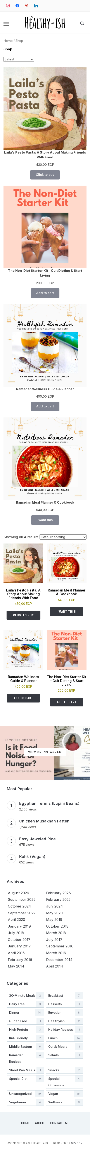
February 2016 (20, 959)
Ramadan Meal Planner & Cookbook (45, 502)
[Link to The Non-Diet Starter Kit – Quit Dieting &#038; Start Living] (44, 227)
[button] (6, 24)
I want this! (45, 520)
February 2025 (58, 899)
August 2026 (18, 893)
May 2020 (54, 913)
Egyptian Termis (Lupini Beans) (49, 803)
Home (8, 41)
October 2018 (57, 926)
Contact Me (59, 1123)
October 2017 (19, 939)
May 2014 (16, 966)
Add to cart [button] (23, 698)
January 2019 (19, 926)
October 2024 (19, 906)
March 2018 (56, 933)
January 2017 (19, 946)
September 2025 (21, 899)
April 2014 (54, 966)
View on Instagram (45, 752)
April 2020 (16, 919)
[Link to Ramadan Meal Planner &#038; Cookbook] (44, 458)
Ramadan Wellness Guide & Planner (45, 389)
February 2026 (58, 893)
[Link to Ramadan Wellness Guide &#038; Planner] (44, 345)
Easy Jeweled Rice (37, 839)
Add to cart (45, 293)
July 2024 (54, 906)
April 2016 (16, 953)
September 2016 (59, 946)
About (40, 1123)
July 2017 (54, 939)
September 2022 (21, 913)
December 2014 (59, 959)
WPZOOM (77, 1143)
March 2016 (56, 953)
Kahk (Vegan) (32, 856)
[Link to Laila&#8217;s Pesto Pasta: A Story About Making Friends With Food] (44, 108)
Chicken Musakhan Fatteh (44, 821)
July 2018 (16, 933)
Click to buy (45, 175)
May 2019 (54, 919)
